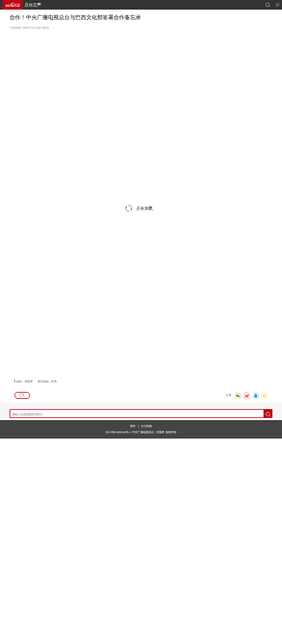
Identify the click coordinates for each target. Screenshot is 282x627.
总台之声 (33, 5)
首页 (133, 426)
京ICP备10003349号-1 (118, 432)
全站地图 (146, 426)
